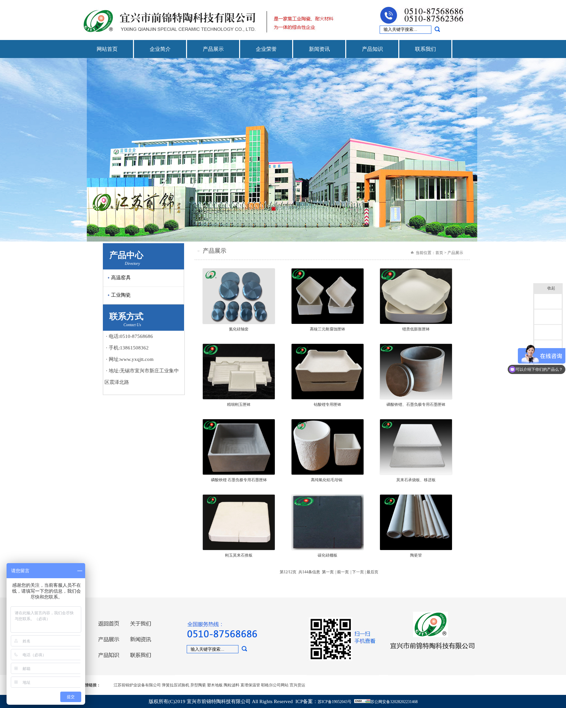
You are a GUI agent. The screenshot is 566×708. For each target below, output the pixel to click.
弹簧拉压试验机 (175, 685)
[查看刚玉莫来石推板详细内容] (238, 549)
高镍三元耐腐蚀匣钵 (327, 329)
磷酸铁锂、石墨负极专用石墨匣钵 (416, 404)
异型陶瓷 (198, 685)
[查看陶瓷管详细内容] (416, 549)
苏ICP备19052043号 (334, 701)
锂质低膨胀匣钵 (416, 329)
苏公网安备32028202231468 (394, 701)
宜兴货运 (297, 685)
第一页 (328, 572)
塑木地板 (215, 685)
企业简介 (160, 49)
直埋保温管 (250, 685)
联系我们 (425, 49)
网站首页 (107, 49)
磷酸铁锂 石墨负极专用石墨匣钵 (239, 480)
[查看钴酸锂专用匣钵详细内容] (327, 398)
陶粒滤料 (231, 685)
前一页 (343, 572)
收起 (551, 288)
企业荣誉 (266, 49)
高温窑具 (121, 277)
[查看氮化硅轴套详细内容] (238, 323)
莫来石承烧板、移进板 (416, 480)
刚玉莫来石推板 (239, 555)
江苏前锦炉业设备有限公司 (137, 685)
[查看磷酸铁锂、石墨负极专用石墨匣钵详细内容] (416, 398)
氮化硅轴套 (239, 329)
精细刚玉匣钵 (239, 404)
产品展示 (213, 49)
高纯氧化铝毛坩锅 (327, 480)
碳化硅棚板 (327, 555)
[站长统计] (362, 701)
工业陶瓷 (121, 295)
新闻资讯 (319, 49)
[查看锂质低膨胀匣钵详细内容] (416, 323)
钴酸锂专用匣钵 (327, 404)
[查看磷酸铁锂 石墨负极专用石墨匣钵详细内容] (238, 473)
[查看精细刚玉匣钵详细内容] (238, 398)
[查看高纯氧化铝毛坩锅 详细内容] (327, 473)
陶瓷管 (416, 555)
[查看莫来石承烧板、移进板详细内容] (416, 473)
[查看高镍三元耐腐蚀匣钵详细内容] (327, 323)
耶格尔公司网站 (275, 685)
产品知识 (372, 49)
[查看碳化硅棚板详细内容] (327, 549)
